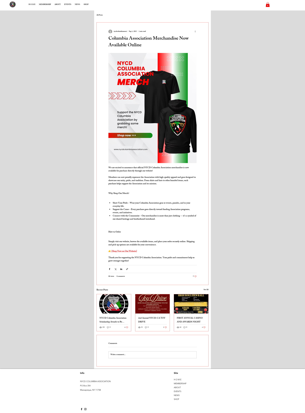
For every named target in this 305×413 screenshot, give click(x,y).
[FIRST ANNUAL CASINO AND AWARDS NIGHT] (191, 303)
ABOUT (177, 387)
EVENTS (177, 391)
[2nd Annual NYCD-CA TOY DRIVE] (152, 303)
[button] (268, 4)
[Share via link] (127, 269)
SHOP (176, 399)
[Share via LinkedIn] (121, 269)
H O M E (177, 379)
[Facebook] (81, 409)
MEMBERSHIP (180, 383)
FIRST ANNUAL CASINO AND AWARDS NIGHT (190, 320)
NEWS (177, 395)
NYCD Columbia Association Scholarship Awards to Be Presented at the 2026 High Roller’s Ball (112, 320)
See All (206, 290)
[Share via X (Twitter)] (115, 269)
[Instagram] (85, 409)
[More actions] (195, 31)
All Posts (100, 15)
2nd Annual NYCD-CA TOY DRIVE (151, 320)
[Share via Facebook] (109, 269)
